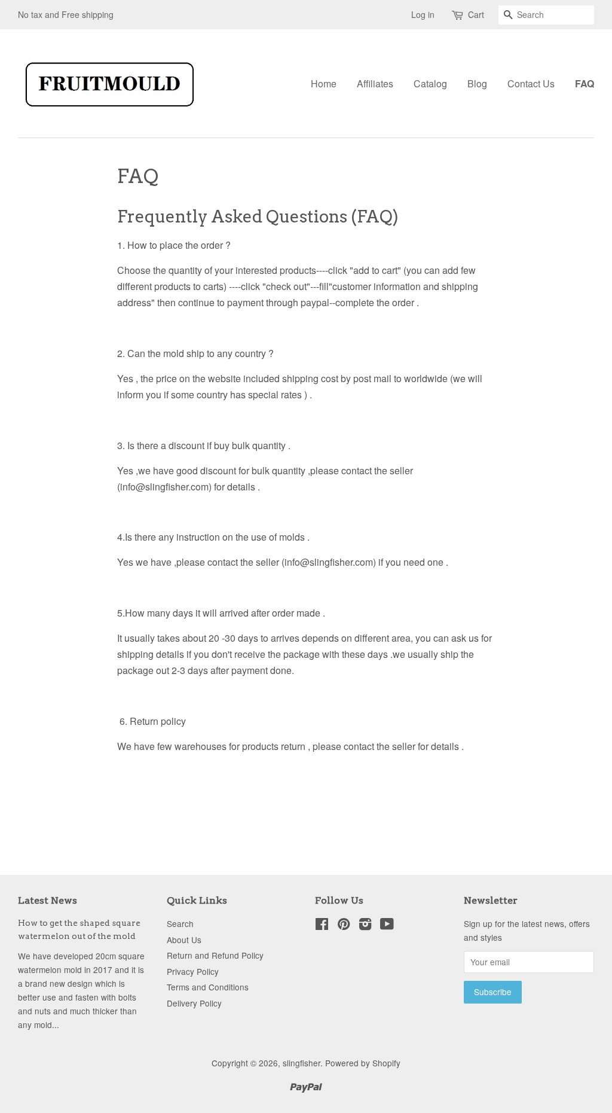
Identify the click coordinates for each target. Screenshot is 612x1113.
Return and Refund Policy (215, 955)
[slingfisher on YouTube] (387, 926)
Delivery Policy (194, 1003)
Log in (422, 14)
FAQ (584, 83)
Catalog (430, 83)
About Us (184, 940)
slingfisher (301, 1063)
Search (180, 923)
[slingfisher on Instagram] (365, 926)
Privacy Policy (193, 971)
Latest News (47, 900)
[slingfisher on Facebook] (322, 926)
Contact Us (531, 83)
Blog (477, 83)
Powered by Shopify (362, 1063)
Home (323, 83)
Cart (476, 14)
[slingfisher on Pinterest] (343, 926)
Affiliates (375, 83)
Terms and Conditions (208, 987)
